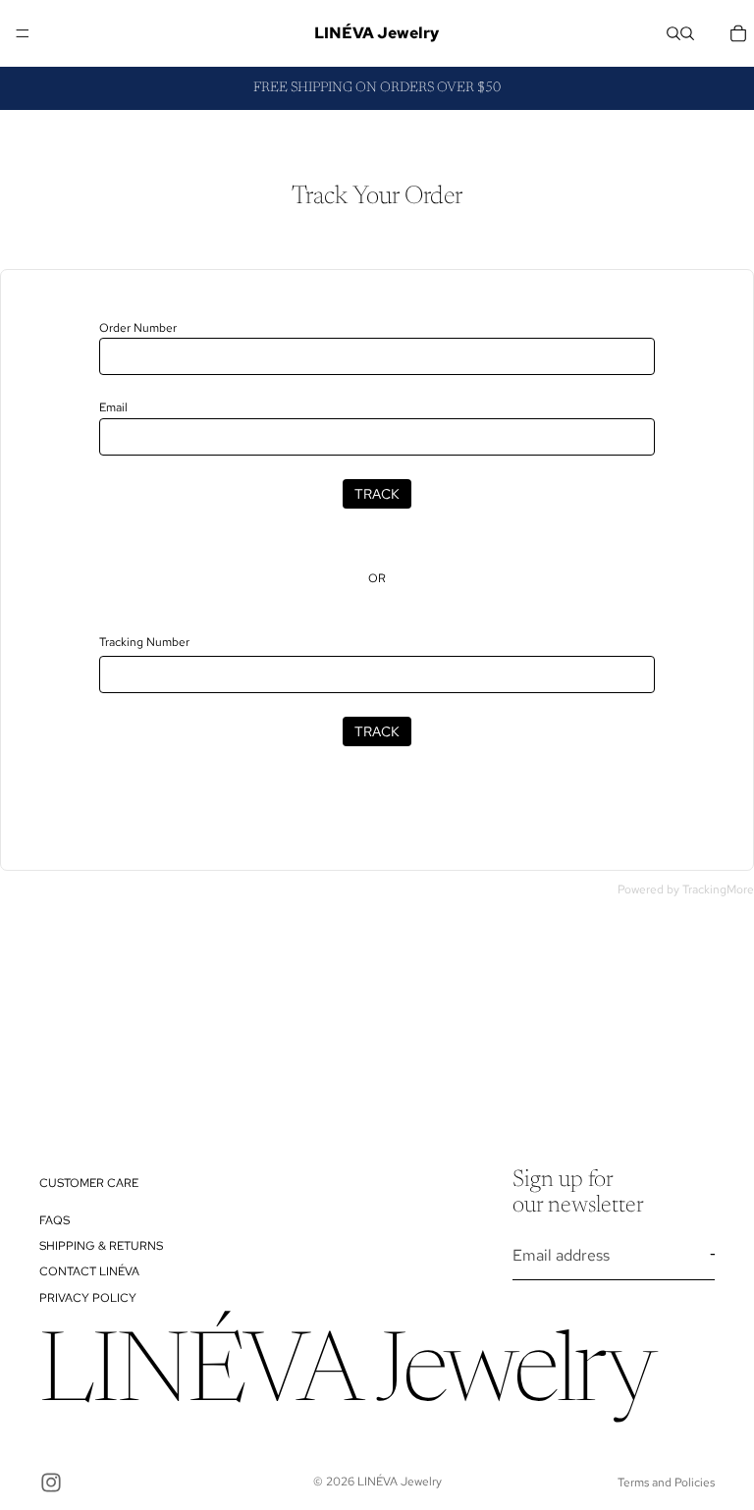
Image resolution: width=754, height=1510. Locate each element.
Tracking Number (144, 642)
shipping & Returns (101, 1246)
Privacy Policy (87, 1298)
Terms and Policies (666, 1482)
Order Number (138, 328)
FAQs (54, 1219)
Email (113, 407)
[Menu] (22, 33)
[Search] (673, 33)
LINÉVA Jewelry (399, 1481)
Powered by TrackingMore (686, 889)
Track (377, 494)
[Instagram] (51, 1482)
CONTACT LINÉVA (89, 1271)
